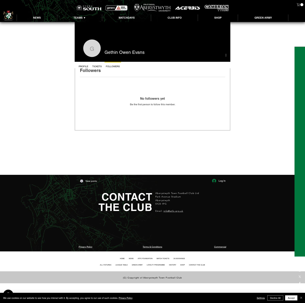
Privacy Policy (125, 297)
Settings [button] (261, 297)
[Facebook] (299, 283)
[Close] (301, 297)
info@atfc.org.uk (173, 211)
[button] (300, 4)
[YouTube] (299, 289)
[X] (299, 276)
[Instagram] (299, 270)
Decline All (275, 297)
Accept (291, 297)
